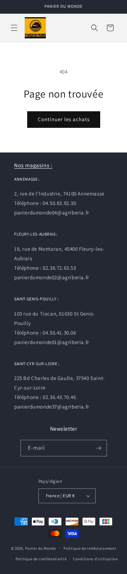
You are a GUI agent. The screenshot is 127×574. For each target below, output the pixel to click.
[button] (14, 28)
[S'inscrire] (99, 448)
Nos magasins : (33, 165)
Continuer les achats (64, 119)
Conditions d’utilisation (95, 558)
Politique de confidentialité (41, 558)
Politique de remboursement (90, 548)
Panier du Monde (40, 547)
